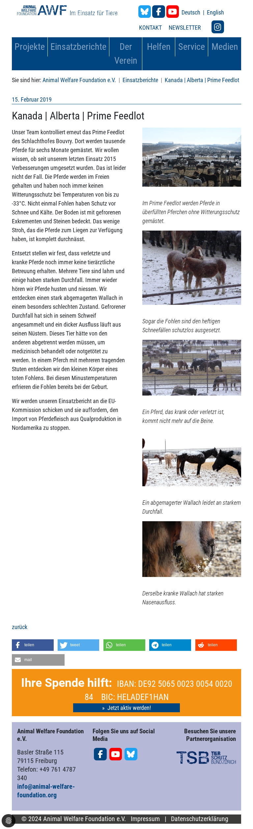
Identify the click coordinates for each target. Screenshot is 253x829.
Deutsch (192, 12)
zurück (19, 626)
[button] (33, 645)
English (215, 12)
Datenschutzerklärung (199, 819)
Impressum (145, 819)
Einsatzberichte (140, 80)
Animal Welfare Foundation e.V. (79, 80)
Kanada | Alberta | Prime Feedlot (202, 80)
